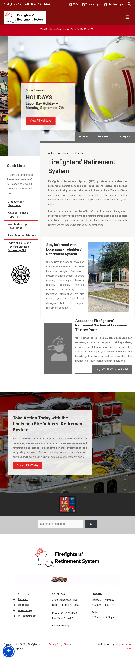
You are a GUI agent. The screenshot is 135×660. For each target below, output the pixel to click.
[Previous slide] (8, 95)
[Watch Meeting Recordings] (21, 226)
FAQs (75, 4)
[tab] (64, 153)
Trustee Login (93, 4)
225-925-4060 (69, 613)
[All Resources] (24, 616)
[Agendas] (21, 605)
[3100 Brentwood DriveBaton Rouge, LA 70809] (65, 602)
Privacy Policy (55, 644)
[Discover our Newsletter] (21, 203)
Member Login (115, 4)
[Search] (91, 524)
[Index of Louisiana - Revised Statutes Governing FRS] (21, 247)
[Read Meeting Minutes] (21, 235)
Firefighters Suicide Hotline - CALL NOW (27, 4)
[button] (33, 121)
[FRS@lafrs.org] (60, 625)
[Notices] (20, 599)
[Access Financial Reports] (21, 214)
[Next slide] (126, 95)
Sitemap (68, 644)
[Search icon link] (129, 4)
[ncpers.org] (22, 610)
